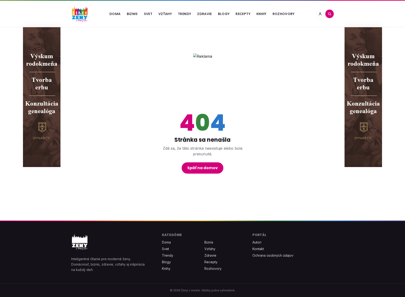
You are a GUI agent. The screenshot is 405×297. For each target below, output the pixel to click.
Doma (114, 13)
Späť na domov (202, 168)
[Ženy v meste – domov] (79, 13)
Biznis (132, 13)
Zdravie (204, 13)
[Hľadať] (329, 14)
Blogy (224, 13)
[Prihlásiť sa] (320, 14)
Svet (148, 13)
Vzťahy (165, 13)
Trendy (184, 13)
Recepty (243, 13)
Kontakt (258, 249)
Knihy (261, 13)
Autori (256, 242)
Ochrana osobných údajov (272, 255)
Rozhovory (284, 13)
